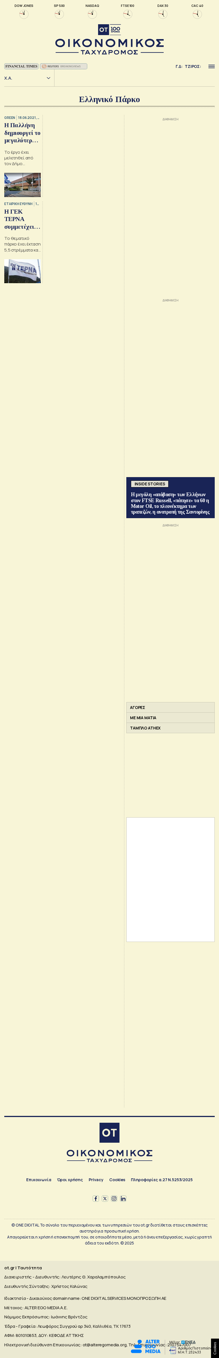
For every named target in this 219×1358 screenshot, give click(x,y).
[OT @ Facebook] (96, 1198)
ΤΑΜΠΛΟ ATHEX (145, 728)
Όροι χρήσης (70, 1179)
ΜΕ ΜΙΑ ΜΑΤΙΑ (143, 717)
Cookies (117, 1179)
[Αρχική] (109, 1133)
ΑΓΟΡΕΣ (137, 707)
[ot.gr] (109, 39)
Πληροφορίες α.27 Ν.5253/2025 (162, 1179)
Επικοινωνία (38, 1179)
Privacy (96, 1179)
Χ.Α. (8, 78)
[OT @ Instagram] (114, 1198)
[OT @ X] (105, 1198)
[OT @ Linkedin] (123, 1198)
